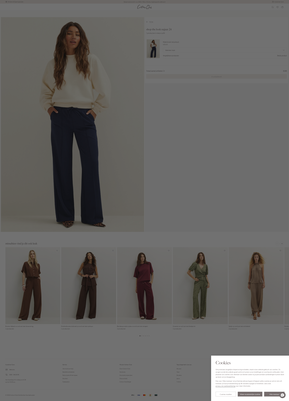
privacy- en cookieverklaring (225, 386)
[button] (282, 395)
